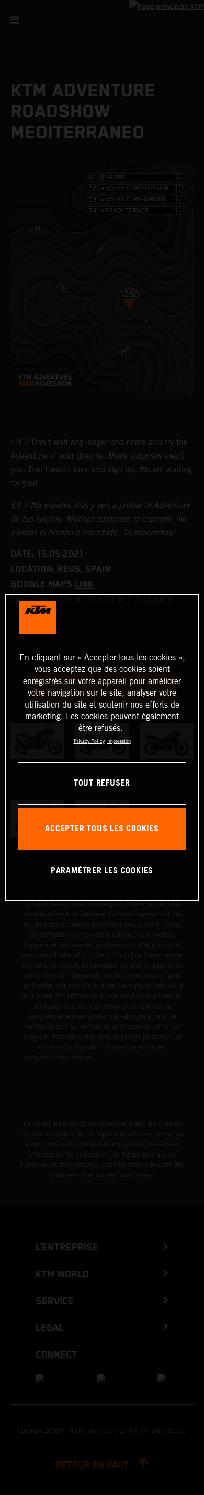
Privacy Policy (89, 741)
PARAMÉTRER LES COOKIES (102, 871)
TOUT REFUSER (102, 783)
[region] (102, 747)
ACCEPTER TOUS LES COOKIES (102, 829)
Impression (119, 741)
